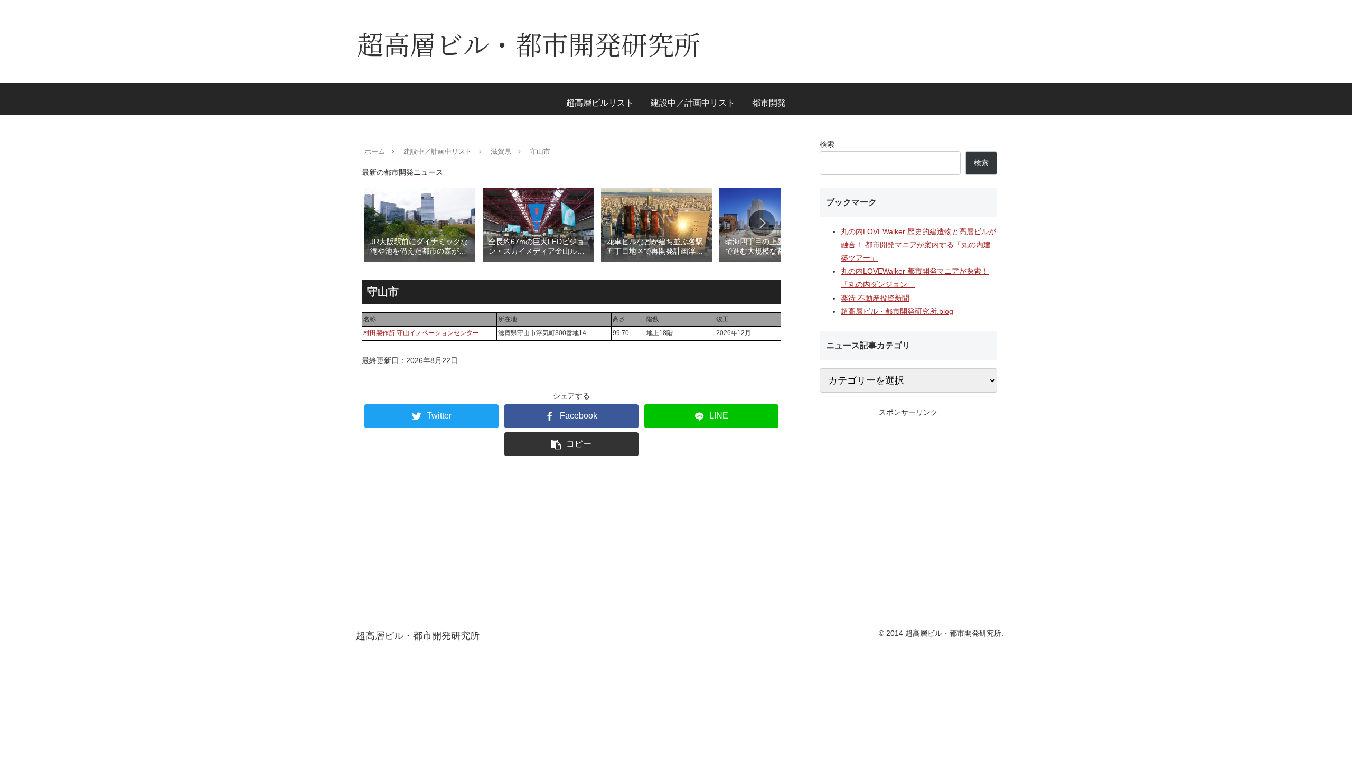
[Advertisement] (908, 493)
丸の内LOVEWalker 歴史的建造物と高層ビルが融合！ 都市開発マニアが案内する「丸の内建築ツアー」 (918, 244)
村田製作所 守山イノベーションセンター (421, 333)
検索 (827, 144)
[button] (762, 223)
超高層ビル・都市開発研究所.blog (897, 311)
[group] (420, 223)
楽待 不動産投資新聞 (875, 298)
